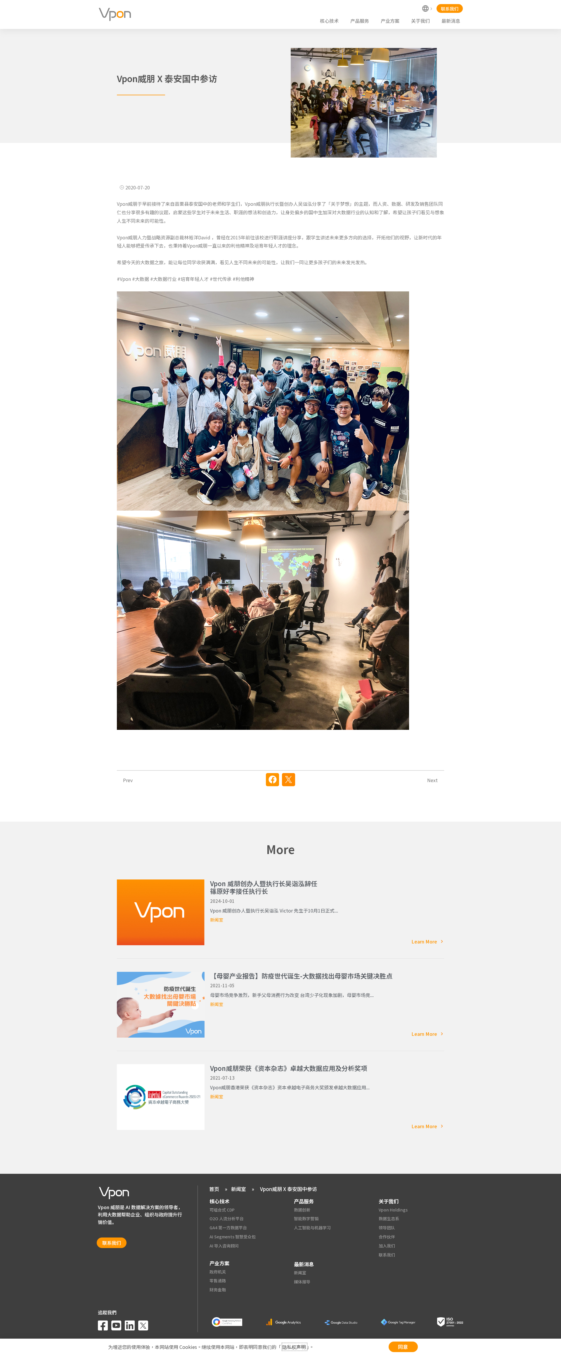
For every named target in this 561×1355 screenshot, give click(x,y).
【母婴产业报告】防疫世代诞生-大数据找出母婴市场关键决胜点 (301, 975)
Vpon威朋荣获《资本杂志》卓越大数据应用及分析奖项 (288, 1068)
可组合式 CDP (222, 1210)
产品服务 (359, 20)
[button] (272, 779)
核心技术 (329, 20)
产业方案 (390, 20)
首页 (214, 1188)
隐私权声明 (294, 1346)
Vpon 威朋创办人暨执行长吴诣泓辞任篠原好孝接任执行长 (263, 887)
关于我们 (420, 20)
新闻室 (216, 920)
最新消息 (450, 20)
